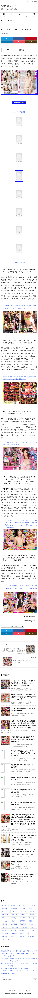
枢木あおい (5, 921)
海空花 (32, 924)
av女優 (4, 905)
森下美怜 (22, 921)
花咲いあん (5, 933)
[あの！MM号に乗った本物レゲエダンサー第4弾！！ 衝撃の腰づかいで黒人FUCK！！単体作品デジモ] (20, 322)
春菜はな (13, 918)
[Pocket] (19, 41)
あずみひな (22, 905)
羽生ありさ (23, 930)
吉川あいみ (24, 911)
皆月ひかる (15, 927)
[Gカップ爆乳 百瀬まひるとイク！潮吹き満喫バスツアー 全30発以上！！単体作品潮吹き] (20, 458)
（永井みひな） (6, 939)
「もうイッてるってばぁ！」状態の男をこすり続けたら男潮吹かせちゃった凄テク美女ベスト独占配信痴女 (23, 683)
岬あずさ (23, 914)
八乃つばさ (14, 911)
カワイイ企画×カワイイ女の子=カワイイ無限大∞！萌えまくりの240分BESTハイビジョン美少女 (23, 697)
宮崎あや (14, 914)
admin (34, 621)
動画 (11, 21)
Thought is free (28, 993)
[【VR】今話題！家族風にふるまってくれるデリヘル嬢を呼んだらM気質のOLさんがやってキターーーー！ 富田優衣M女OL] (20, 602)
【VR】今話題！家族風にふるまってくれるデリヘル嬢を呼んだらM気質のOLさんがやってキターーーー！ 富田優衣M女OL (20, 588)
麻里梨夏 (33, 616)
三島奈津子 (14, 908)
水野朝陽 (4, 924)
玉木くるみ (5, 927)
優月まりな (5, 911)
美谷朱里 (13, 930)
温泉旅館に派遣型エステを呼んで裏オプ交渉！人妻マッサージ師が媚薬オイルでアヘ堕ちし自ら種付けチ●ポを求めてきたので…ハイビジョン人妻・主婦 (19, 953)
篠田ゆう (4, 930)
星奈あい (4, 918)
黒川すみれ (31, 936)
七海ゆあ (4, 908)
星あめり (32, 914)
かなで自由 (32, 905)
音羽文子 (32, 933)
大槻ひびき (5, 914)
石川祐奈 (24, 927)
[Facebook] (19, 38)
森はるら (14, 921)
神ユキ (32, 927)
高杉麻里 (4, 936)
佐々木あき (32, 908)
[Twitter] (7, 38)
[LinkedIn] (7, 41)
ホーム (4, 21)
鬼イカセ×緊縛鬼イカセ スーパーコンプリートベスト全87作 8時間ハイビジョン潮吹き (23, 753)
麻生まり (13, 936)
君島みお (32, 911)
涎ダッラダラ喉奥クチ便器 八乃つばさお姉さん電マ (15, 968)
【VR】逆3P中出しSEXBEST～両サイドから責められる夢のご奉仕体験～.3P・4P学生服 (23, 739)
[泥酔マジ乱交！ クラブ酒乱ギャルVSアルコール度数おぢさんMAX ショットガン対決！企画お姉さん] (20, 393)
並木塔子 (22, 908)
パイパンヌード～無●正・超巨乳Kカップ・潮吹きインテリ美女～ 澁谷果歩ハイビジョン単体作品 (23, 837)
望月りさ (22, 918)
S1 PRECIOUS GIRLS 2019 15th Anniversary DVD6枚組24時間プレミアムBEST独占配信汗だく (23, 876)
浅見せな (23, 924)
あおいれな (12, 905)
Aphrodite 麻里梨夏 (19, 112)
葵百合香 (14, 933)
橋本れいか (32, 921)
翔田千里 (32, 930)
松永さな (31, 918)
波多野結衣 (14, 924)
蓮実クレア (23, 933)
